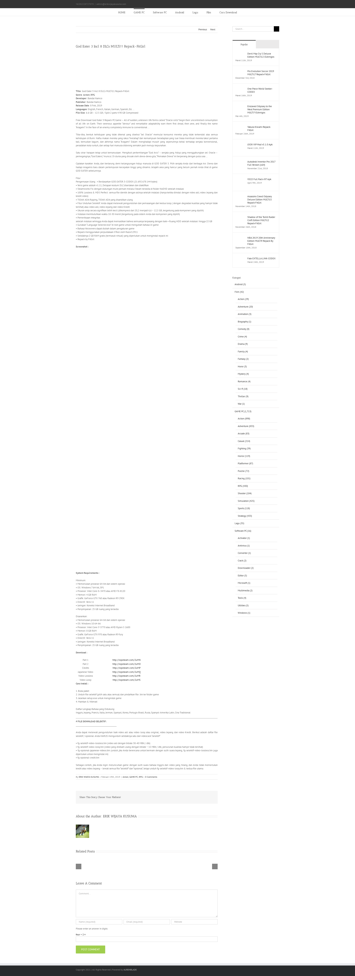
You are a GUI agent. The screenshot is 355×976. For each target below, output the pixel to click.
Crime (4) (242, 336)
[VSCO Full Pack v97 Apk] (240, 179)
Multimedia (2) (245, 590)
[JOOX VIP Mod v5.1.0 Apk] (240, 144)
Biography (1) (244, 321)
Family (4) (243, 351)
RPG (93, 94)
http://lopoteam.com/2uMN (126, 660)
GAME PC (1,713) (243, 411)
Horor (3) (242, 366)
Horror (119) (244, 456)
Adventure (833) (246, 426)
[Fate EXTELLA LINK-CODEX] (240, 258)
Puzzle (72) (243, 471)
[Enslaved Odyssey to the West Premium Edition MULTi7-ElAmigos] (240, 106)
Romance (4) (244, 381)
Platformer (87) (245, 463)
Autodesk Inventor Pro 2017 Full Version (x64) (261, 163)
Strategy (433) (245, 515)
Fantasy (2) (243, 358)
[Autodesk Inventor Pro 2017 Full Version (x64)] (240, 161)
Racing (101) (244, 478)
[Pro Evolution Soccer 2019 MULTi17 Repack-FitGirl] (240, 71)
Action (86, 94)
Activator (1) (244, 538)
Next (212, 29)
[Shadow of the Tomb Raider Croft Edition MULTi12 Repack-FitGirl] (240, 217)
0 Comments (151, 776)
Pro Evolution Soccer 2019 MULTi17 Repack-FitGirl (260, 73)
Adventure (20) (245, 306)
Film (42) (239, 291)
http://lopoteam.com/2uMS (127, 679)
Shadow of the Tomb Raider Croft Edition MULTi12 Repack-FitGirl (261, 220)
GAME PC (133, 776)
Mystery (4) (243, 373)
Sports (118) (244, 508)
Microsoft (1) (244, 582)
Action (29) (243, 299)
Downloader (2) (246, 568)
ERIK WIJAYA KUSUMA (89, 776)
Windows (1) (244, 612)
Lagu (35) (239, 523)
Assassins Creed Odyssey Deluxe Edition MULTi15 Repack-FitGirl (259, 199)
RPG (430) (243, 486)
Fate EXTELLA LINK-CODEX (261, 258)
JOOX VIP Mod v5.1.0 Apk (260, 144)
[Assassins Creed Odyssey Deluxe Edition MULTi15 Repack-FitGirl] (240, 196)
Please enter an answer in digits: (92, 928)
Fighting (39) (244, 448)
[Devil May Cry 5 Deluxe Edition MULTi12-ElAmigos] (240, 53)
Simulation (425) (246, 500)
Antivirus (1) (244, 545)
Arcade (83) (243, 433)
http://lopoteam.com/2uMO (126, 664)
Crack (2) (242, 560)
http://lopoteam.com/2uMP (127, 667)
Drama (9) (243, 344)
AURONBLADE (130, 969)
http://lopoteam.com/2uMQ (126, 672)
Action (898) (244, 418)
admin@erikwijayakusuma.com (111, 4)
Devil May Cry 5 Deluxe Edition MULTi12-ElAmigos (260, 55)
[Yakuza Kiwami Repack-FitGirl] (240, 127)
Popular (244, 44)
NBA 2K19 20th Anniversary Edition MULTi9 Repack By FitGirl (261, 241)
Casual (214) (244, 441)
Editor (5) (242, 575)
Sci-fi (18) (243, 388)
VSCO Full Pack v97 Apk (259, 179)
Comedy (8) (243, 329)
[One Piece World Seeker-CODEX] (240, 88)
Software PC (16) (243, 530)
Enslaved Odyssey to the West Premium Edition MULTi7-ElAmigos (259, 109)
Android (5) (240, 284)
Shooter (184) (245, 493)
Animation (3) (244, 314)
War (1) (241, 403)
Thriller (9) (243, 396)
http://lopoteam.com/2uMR (126, 675)
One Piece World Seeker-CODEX (260, 90)
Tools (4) (242, 597)
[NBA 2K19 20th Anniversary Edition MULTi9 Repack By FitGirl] (240, 238)
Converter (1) (244, 553)
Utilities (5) (243, 605)
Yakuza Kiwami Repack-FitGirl (259, 128)
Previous (202, 29)
